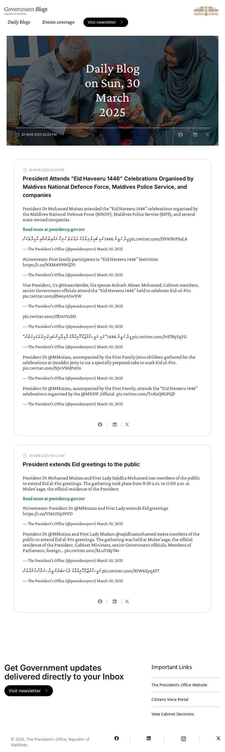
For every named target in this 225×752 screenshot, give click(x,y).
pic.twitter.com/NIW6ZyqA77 (130, 570)
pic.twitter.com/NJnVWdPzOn (52, 368)
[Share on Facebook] (180, 134)
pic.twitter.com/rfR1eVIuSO (49, 316)
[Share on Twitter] (207, 134)
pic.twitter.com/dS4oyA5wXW (52, 296)
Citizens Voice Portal (170, 699)
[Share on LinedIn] (195, 134)
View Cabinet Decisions (172, 714)
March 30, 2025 (110, 248)
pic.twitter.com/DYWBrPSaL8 (158, 239)
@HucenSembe (73, 285)
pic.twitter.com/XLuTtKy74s (91, 550)
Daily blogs (19, 22)
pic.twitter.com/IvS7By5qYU (159, 336)
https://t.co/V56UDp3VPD (48, 513)
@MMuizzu (59, 357)
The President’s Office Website (179, 684)
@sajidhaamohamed (136, 534)
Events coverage (58, 22)
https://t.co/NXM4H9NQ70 (49, 264)
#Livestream (35, 259)
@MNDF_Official (97, 393)
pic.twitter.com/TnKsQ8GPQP (145, 393)
